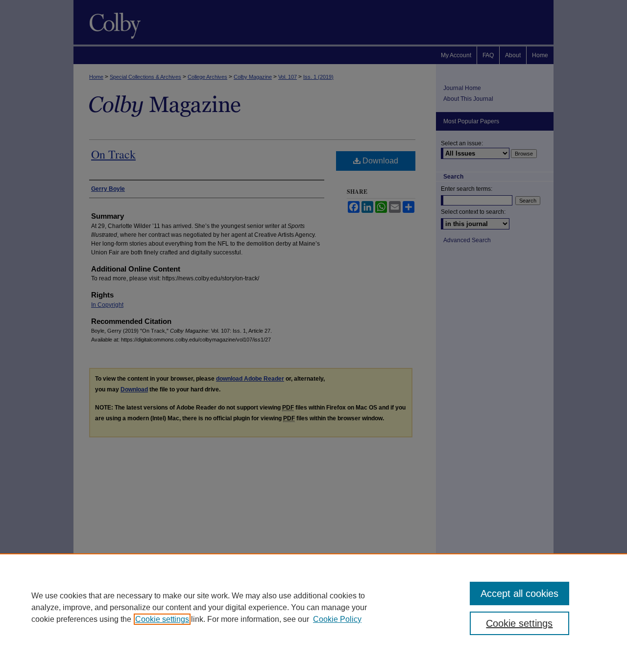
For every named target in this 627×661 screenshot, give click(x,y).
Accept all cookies (519, 593)
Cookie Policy (337, 619)
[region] (313, 607)
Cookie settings (162, 619)
